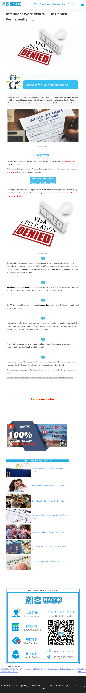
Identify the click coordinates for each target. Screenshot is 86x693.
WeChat (17, 666)
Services (45, 4)
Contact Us (59, 4)
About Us (73, 4)
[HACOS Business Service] (11, 4)
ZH (36, 4)
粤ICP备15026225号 (29, 686)
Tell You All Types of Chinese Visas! (45, 561)
